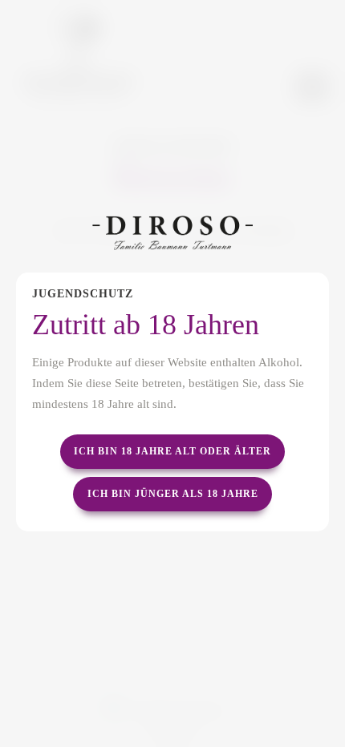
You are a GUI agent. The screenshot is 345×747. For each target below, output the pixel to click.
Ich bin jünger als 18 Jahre (172, 493)
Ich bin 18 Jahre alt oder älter (172, 451)
